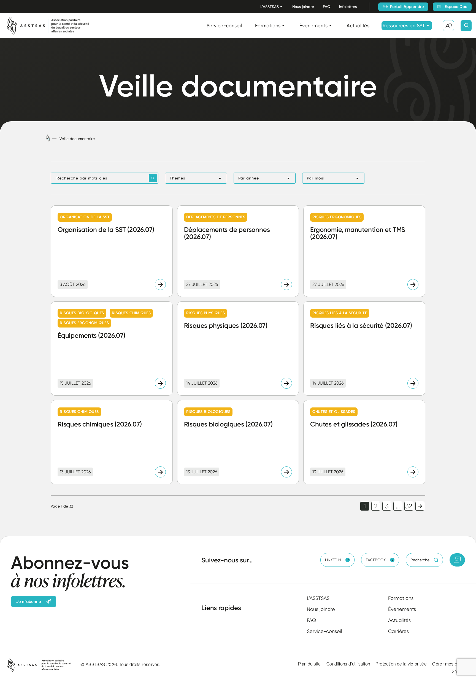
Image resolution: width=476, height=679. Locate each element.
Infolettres (348, 6)
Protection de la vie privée (401, 664)
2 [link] (376, 506)
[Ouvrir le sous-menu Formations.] (283, 25)
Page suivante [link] (419, 506)
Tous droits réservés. (139, 664)
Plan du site (309, 664)
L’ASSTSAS (269, 6)
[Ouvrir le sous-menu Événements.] (330, 25)
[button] (196, 178)
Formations (267, 25)
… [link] (398, 506)
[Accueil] (48, 139)
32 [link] (408, 506)
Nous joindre (303, 6)
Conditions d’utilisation (348, 664)
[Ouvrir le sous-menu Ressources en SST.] (428, 25)
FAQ (326, 6)
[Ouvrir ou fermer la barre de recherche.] (466, 25)
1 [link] (365, 506)
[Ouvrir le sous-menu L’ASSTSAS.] (281, 6)
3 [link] (387, 506)
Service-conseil (224, 25)
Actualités (358, 25)
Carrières (398, 631)
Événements (313, 25)
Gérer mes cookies (451, 664)
